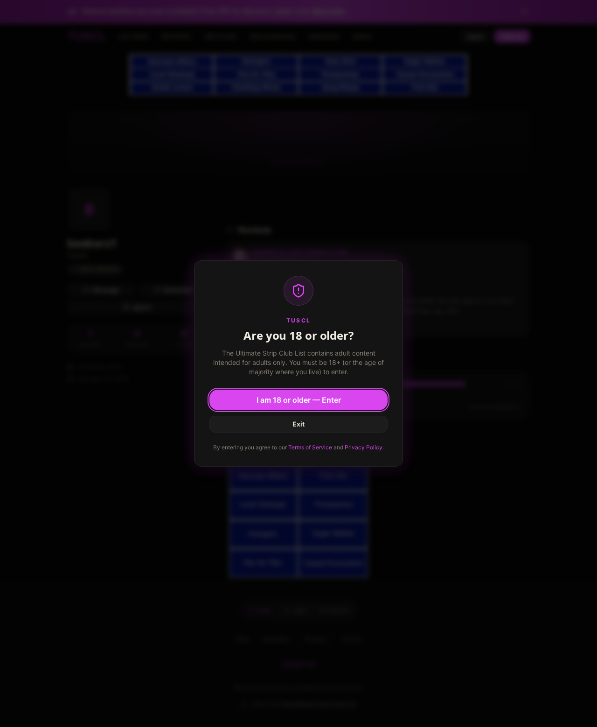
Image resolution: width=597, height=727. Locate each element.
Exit (298, 424)
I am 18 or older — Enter (299, 400)
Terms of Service (310, 447)
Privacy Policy (363, 447)
